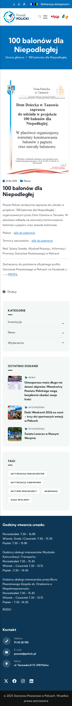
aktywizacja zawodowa (26, 482)
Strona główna (14, 57)
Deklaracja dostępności (55, 4)
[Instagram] (22, 681)
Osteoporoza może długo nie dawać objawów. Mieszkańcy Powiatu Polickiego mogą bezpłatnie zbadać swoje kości (43, 391)
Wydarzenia (16, 343)
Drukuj (11, 291)
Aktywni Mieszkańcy (24, 491)
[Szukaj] (39, 16)
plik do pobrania (24, 233)
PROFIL (13, 274)
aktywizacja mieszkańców (28, 474)
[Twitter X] (6, 681)
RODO (7, 609)
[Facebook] (14, 681)
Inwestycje (15, 322)
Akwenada (51, 491)
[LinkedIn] (31, 681)
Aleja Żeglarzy (20, 500)
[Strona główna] (16, 17)
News (27, 180)
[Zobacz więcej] (15, 383)
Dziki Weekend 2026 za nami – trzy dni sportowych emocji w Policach (43, 416)
